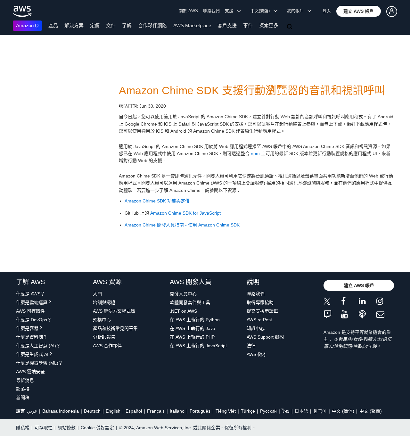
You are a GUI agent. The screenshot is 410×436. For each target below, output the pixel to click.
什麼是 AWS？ (30, 293)
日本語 (301, 411)
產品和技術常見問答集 (115, 328)
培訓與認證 (104, 302)
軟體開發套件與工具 (190, 302)
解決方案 (74, 25)
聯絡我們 (211, 10)
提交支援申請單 (262, 311)
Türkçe (248, 411)
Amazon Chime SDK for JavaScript (185, 213)
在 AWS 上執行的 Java (192, 328)
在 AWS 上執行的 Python (195, 319)
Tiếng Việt (226, 411)
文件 (111, 25)
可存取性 (44, 427)
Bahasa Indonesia (60, 411)
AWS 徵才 (256, 354)
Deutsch (92, 411)
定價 (95, 25)
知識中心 (256, 328)
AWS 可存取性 (30, 311)
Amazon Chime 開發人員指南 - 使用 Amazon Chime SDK (182, 224)
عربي (32, 411)
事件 (248, 25)
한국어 (320, 411)
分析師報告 (104, 337)
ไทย (286, 411)
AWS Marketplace (192, 25)
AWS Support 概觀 (265, 337)
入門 (97, 293)
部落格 (22, 388)
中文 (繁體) (370, 411)
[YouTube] (350, 314)
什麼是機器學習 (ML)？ (39, 363)
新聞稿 (22, 397)
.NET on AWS (183, 311)
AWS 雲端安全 (30, 371)
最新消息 (25, 380)
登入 (327, 11)
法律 (251, 345)
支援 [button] (231, 10)
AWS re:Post (259, 319)
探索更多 (268, 25)
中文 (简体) (343, 411)
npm (255, 153)
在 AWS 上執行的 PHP (192, 337)
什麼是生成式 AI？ (34, 354)
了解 (127, 25)
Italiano (177, 411)
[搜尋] (290, 27)
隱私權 (22, 427)
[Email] (385, 314)
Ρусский (268, 411)
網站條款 (67, 427)
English (113, 411)
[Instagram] (385, 302)
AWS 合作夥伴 (107, 345)
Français (156, 411)
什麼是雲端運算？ (34, 302)
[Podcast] (367, 314)
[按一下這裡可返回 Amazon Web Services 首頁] (22, 11)
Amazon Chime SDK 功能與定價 (157, 200)
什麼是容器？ (29, 328)
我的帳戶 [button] (297, 10)
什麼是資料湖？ (31, 337)
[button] (358, 11)
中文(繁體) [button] (262, 10)
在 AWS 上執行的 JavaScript (198, 345)
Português (200, 411)
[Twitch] (332, 314)
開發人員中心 (183, 293)
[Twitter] (332, 302)
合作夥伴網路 (152, 25)
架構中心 (102, 319)
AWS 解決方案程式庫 (114, 311)
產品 (53, 25)
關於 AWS (188, 10)
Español (134, 411)
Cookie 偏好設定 (97, 427)
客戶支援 (227, 25)
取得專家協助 (260, 302)
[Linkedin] (367, 302)
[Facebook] (350, 302)
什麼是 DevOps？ (34, 319)
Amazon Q (27, 25)
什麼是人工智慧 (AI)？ (38, 345)
